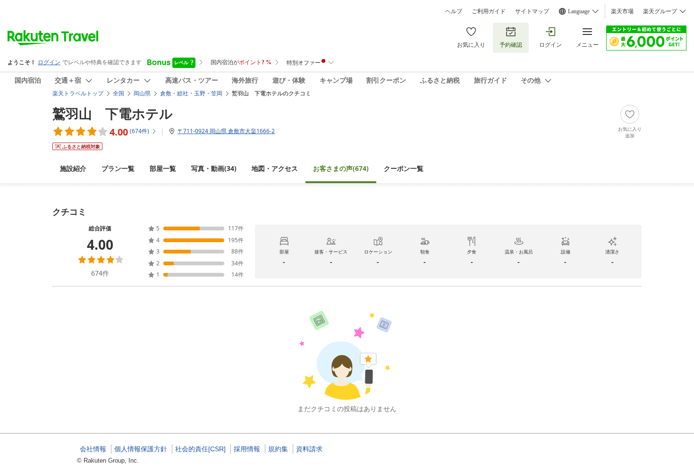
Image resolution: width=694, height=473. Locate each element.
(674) (341, 168)
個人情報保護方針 (140, 449)
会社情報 (93, 449)
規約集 (278, 449)
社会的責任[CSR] (200, 449)
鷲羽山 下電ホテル (112, 113)
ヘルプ (453, 11)
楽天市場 (622, 11)
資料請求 (309, 449)
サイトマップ (532, 11)
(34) (214, 168)
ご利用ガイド (489, 11)
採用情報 (247, 449)
